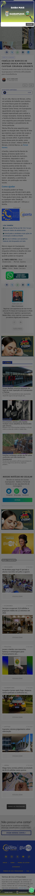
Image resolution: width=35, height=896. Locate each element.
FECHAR (29, 24)
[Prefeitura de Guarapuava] (17, 11)
